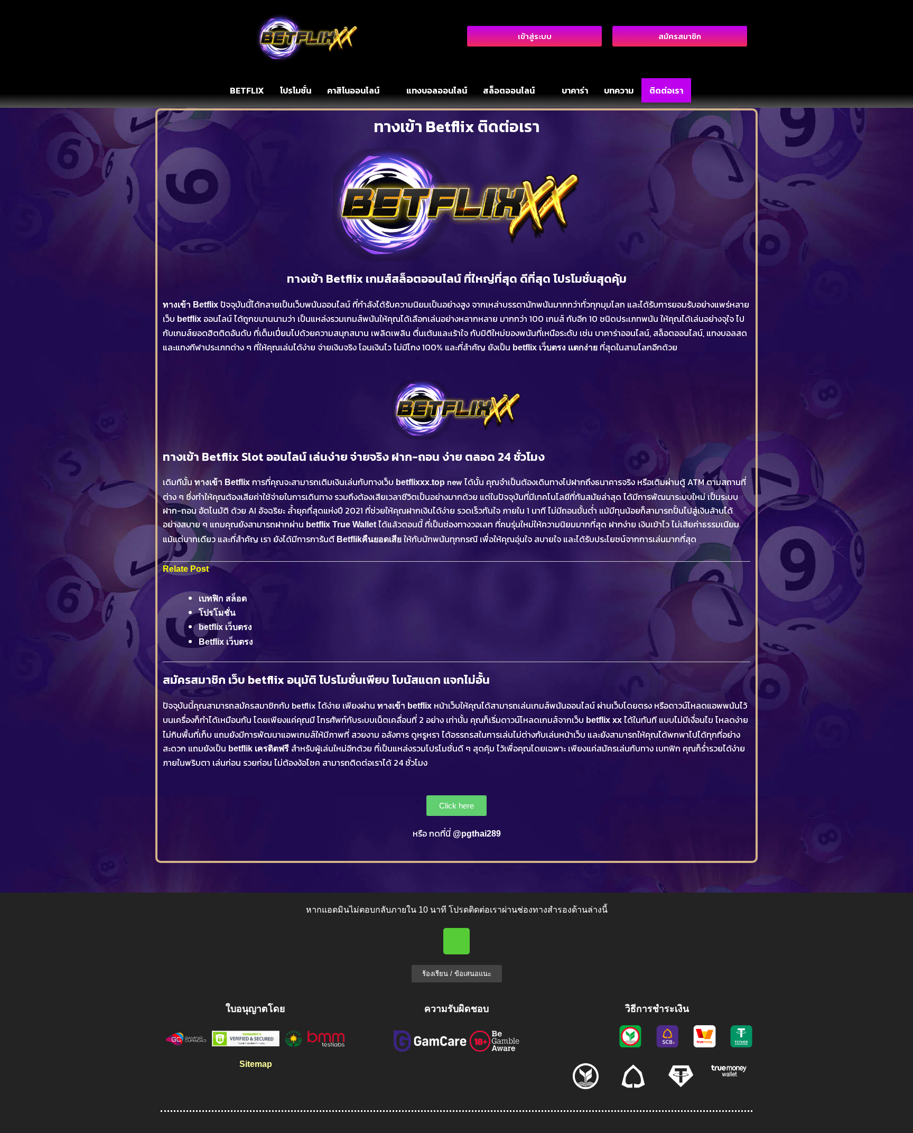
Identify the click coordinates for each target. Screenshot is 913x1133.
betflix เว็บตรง (225, 627)
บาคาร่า (575, 90)
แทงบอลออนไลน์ (436, 90)
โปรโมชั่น (295, 90)
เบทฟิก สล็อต (223, 598)
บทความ (618, 90)
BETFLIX (247, 90)
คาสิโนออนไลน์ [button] (353, 90)
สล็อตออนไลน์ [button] (509, 90)
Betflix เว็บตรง (226, 641)
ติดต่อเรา (666, 90)
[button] (358, 90)
